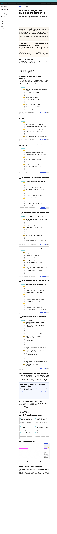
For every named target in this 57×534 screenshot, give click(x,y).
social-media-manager (29, 422)
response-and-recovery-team (34, 244)
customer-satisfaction (42, 435)
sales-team (21, 430)
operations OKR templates (24, 408)
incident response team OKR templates (26, 71)
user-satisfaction (21, 139)
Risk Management (4, 28)
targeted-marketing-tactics (23, 435)
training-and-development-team (23, 113)
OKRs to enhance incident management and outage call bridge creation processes (34, 213)
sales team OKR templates (24, 412)
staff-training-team (33, 276)
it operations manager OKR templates (26, 72)
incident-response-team (22, 140)
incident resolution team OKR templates (26, 70)
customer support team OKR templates (26, 69)
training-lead (25, 112)
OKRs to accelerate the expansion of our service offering (43, 433)
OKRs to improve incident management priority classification (34, 248)
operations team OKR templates (25, 410)
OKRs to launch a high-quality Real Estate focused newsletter (42, 427)
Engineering (3, 23)
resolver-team (31, 172)
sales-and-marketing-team (44, 422)
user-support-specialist (31, 139)
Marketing (3, 19)
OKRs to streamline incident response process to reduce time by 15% (34, 281)
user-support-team (28, 140)
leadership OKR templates (24, 406)
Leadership (3, 13)
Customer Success (4, 26)
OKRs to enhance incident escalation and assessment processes (32, 84)
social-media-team (28, 423)
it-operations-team (28, 313)
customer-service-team (22, 423)
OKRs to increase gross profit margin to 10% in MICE (42, 419)
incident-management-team (31, 112)
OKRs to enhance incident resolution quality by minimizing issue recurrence (33, 144)
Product (2, 21)
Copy (47, 112)
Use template (43, 112)
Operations (3, 16)
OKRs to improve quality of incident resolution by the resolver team (34, 178)
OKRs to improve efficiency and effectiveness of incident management (33, 117)
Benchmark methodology (24, 395)
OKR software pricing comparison (41, 391)
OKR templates (21, 6)
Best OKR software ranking (25, 391)
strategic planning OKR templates (25, 407)
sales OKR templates (23, 411)
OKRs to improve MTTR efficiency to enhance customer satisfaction (32, 317)
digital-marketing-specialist (29, 435)
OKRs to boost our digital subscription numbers (25, 433)
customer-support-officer (22, 422)
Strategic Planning (4, 14)
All (1, 11)
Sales (2, 18)
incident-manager (21, 112)
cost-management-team (38, 422)
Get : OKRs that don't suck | (28, 0)
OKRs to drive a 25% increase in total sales (27, 427)
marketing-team (25, 430)
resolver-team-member (22, 172)
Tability (20, 462)
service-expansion (37, 435)
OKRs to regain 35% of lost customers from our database (26, 419)
